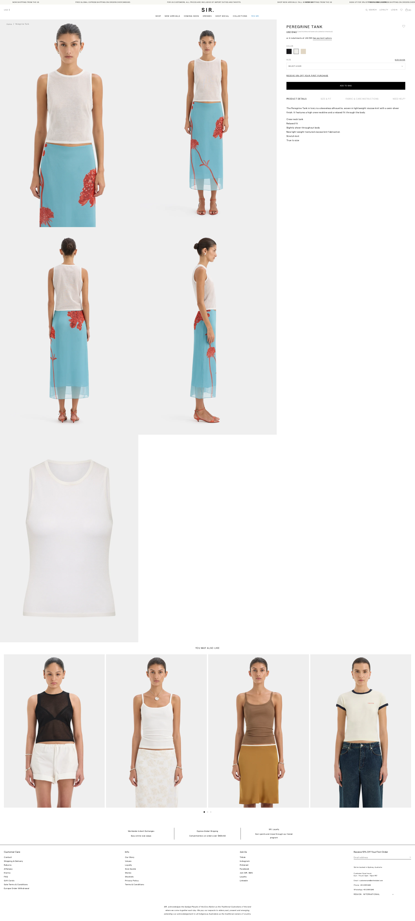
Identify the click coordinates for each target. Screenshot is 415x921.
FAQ (6, 877)
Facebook (244, 869)
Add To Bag (346, 86)
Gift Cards (9, 881)
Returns (8, 865)
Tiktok (243, 857)
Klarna (7, 873)
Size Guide (400, 60)
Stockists (129, 877)
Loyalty (383, 10)
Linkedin (244, 881)
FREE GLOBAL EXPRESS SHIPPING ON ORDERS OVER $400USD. (103, 2)
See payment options (322, 38)
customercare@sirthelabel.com (371, 880)
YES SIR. (255, 16)
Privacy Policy (132, 881)
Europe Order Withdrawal (16, 888)
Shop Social (222, 16)
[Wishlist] (401, 10)
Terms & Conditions (134, 884)
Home (9, 24)
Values (128, 861)
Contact (8, 857)
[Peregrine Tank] (289, 51)
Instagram (245, 861)
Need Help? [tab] (399, 99)
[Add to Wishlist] (403, 26)
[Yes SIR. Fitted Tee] (360, 731)
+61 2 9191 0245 (365, 885)
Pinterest (244, 865)
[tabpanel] (345, 124)
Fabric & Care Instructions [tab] (362, 99)
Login (394, 10)
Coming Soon (191, 16)
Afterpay (8, 869)
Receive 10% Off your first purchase (307, 76)
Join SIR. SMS (246, 873)
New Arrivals (172, 16)
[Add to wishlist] (101, 658)
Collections (240, 16)
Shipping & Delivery (13, 861)
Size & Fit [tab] (326, 99)
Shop (158, 16)
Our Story (129, 857)
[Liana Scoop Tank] (156, 731)
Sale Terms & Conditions (16, 884)
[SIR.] (207, 10)
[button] (204, 812)
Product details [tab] (296, 99)
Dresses (207, 16)
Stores (128, 873)
